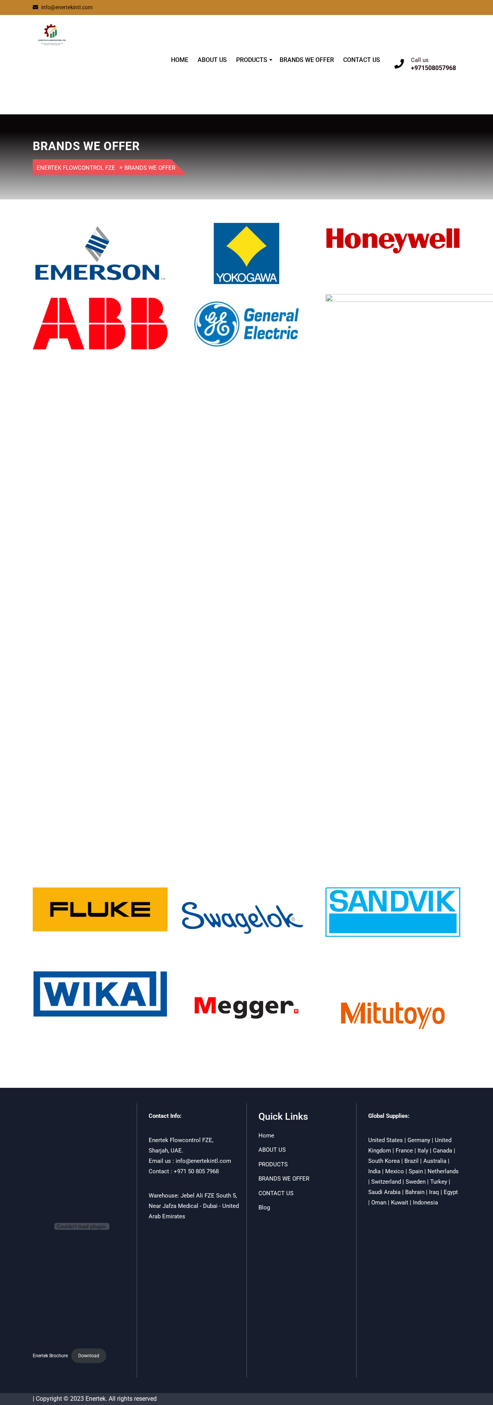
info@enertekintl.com (66, 7)
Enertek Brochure (50, 1355)
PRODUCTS (251, 60)
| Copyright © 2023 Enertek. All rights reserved (95, 1398)
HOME (179, 60)
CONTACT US (361, 60)
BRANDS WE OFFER (307, 60)
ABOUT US (212, 60)
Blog (264, 1207)
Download (88, 1355)
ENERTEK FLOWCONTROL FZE (78, 70)
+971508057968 (433, 68)
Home (266, 1135)
